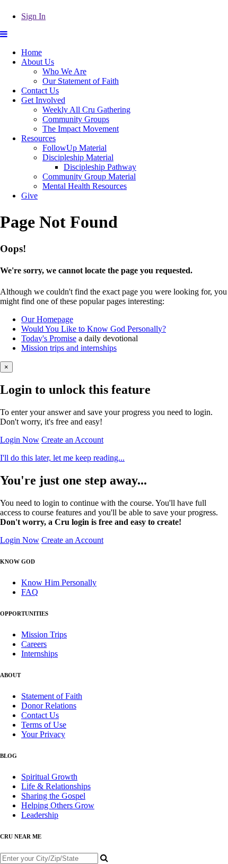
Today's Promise (48, 338)
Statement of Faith (51, 696)
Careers (34, 644)
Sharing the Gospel (53, 795)
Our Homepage (47, 319)
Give (29, 195)
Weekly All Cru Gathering (86, 109)
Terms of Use (43, 724)
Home (31, 52)
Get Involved (43, 100)
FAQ (29, 592)
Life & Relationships (56, 786)
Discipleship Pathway (100, 166)
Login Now (19, 439)
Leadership (39, 814)
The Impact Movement (80, 128)
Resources (38, 138)
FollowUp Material (74, 147)
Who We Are (64, 71)
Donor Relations (48, 705)
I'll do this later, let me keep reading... (62, 457)
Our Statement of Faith (80, 80)
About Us (37, 61)
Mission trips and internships (69, 347)
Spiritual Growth (49, 776)
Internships (39, 653)
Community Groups (75, 119)
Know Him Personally (59, 582)
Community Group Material (89, 176)
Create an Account (72, 439)
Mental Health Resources (84, 186)
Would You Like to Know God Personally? (93, 328)
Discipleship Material (77, 157)
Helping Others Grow (57, 805)
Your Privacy (43, 734)
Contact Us (40, 90)
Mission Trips (44, 634)
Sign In (33, 16)
